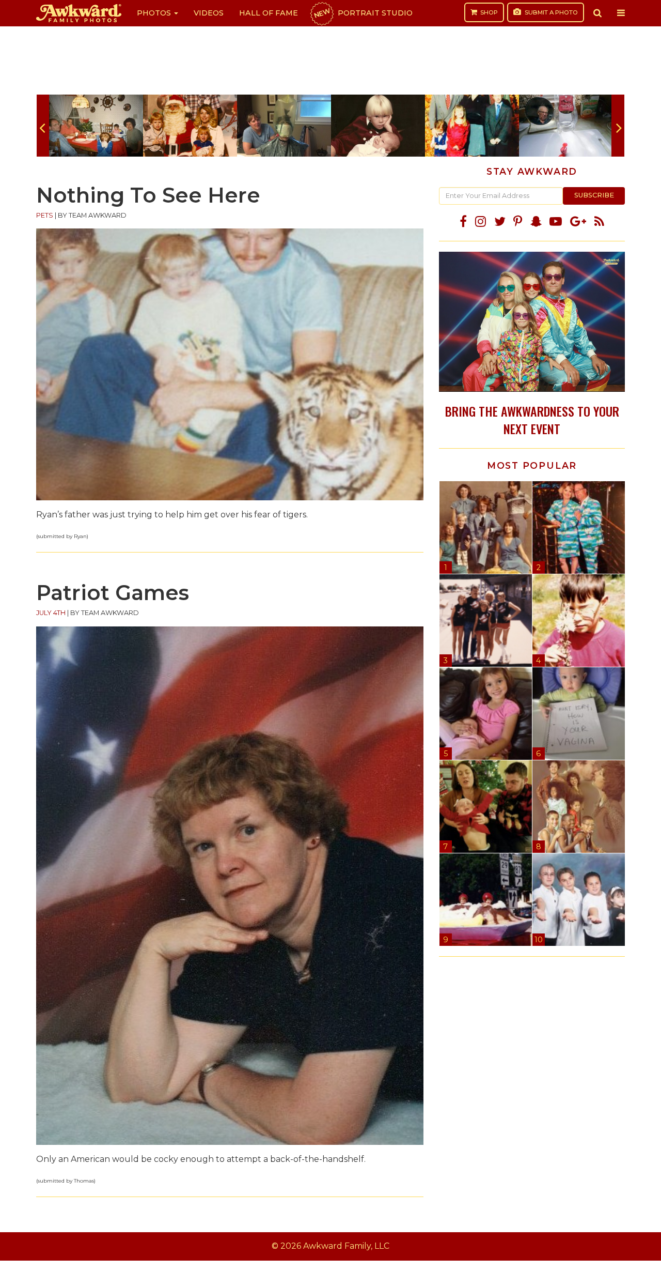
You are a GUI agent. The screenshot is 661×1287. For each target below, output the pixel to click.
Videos (209, 13)
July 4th (51, 613)
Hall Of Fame (268, 13)
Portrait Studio (362, 13)
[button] (597, 13)
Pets (44, 215)
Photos (155, 13)
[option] (96, 126)
